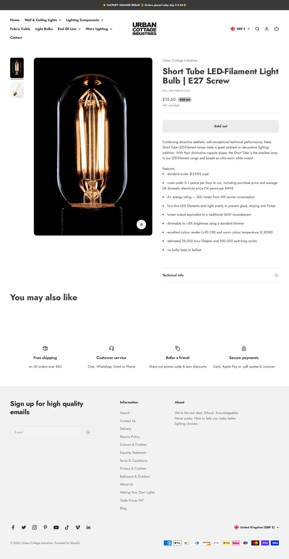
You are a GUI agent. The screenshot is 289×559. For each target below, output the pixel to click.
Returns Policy (130, 436)
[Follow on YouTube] (56, 527)
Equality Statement (133, 452)
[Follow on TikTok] (67, 527)
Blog (123, 508)
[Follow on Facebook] (13, 527)
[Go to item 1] (17, 68)
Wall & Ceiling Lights (41, 20)
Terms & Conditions (133, 460)
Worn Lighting (97, 28)
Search (125, 412)
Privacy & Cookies (133, 468)
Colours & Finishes (133, 444)
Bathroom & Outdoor (135, 476)
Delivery (125, 428)
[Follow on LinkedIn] (88, 527)
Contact (16, 37)
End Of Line (67, 28)
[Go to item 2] (17, 90)
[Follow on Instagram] (34, 527)
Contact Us (127, 420)
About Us (126, 484)
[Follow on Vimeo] (78, 527)
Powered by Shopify (67, 543)
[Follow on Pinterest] (45, 527)
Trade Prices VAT (132, 500)
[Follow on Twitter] (24, 527)
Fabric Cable (20, 28)
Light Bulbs (44, 28)
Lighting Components (82, 20)
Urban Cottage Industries (179, 60)
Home (14, 20)
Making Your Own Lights (137, 492)
